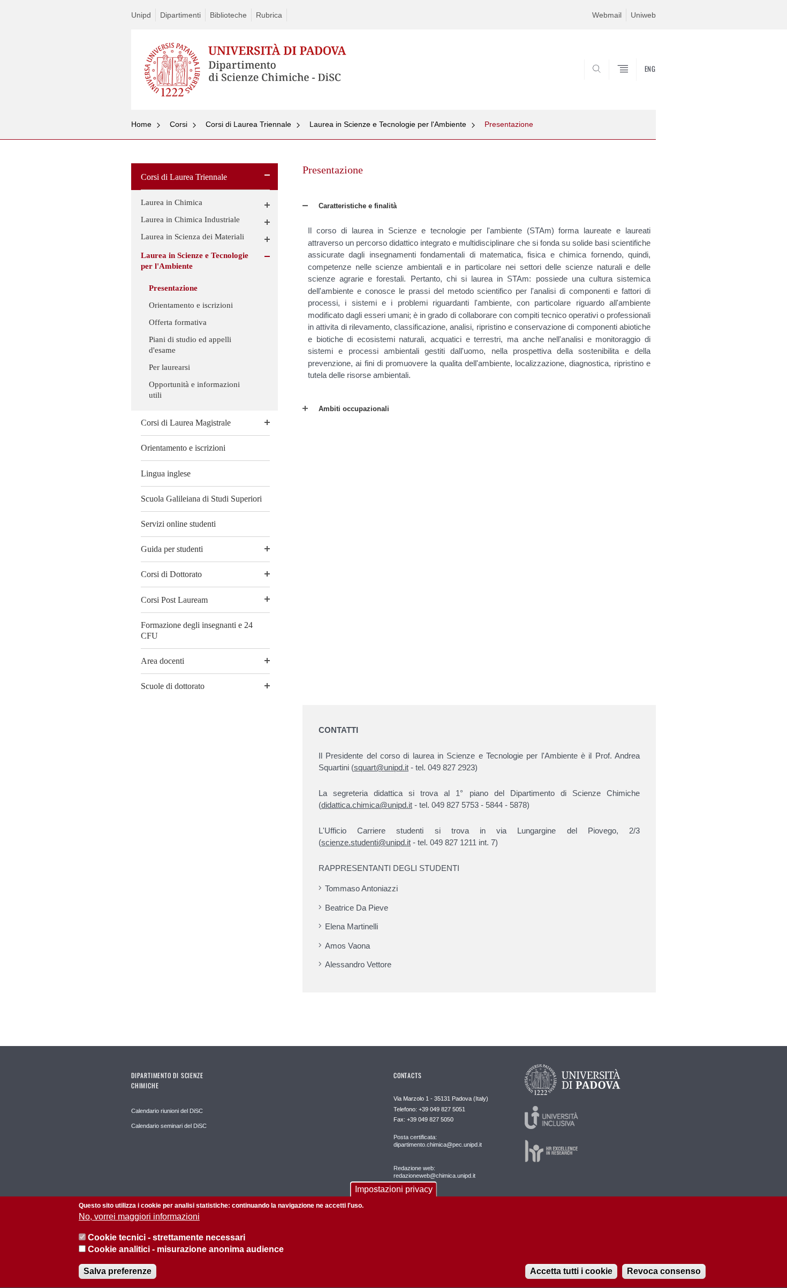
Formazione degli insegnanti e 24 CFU (197, 630)
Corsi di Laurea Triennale (248, 124)
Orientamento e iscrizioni (191, 305)
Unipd (141, 15)
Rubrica (269, 15)
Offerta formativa (178, 322)
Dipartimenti (180, 15)
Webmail (607, 15)
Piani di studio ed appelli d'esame (190, 344)
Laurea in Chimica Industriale (190, 219)
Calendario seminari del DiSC (169, 1126)
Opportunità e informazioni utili (194, 389)
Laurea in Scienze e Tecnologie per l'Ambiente (387, 124)
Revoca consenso (664, 1271)
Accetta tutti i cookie (571, 1271)
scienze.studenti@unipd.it (366, 842)
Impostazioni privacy (394, 1189)
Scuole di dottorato (173, 686)
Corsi (178, 124)
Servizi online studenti (178, 523)
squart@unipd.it (381, 767)
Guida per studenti (172, 549)
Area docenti (162, 660)
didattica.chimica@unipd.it (366, 804)
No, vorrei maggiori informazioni (139, 1217)
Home (141, 124)
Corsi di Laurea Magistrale (186, 422)
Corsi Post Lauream (174, 599)
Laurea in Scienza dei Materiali (192, 236)
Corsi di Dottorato (171, 574)
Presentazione (509, 124)
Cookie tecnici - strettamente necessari (166, 1237)
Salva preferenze (118, 1271)
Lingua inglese (166, 473)
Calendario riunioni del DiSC (167, 1111)
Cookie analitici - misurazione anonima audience (186, 1249)
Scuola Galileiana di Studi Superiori (201, 498)
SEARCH (636, 84)
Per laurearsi (169, 367)
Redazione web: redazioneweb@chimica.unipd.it (434, 1172)
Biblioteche (228, 15)
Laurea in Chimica (171, 202)
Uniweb (643, 15)
